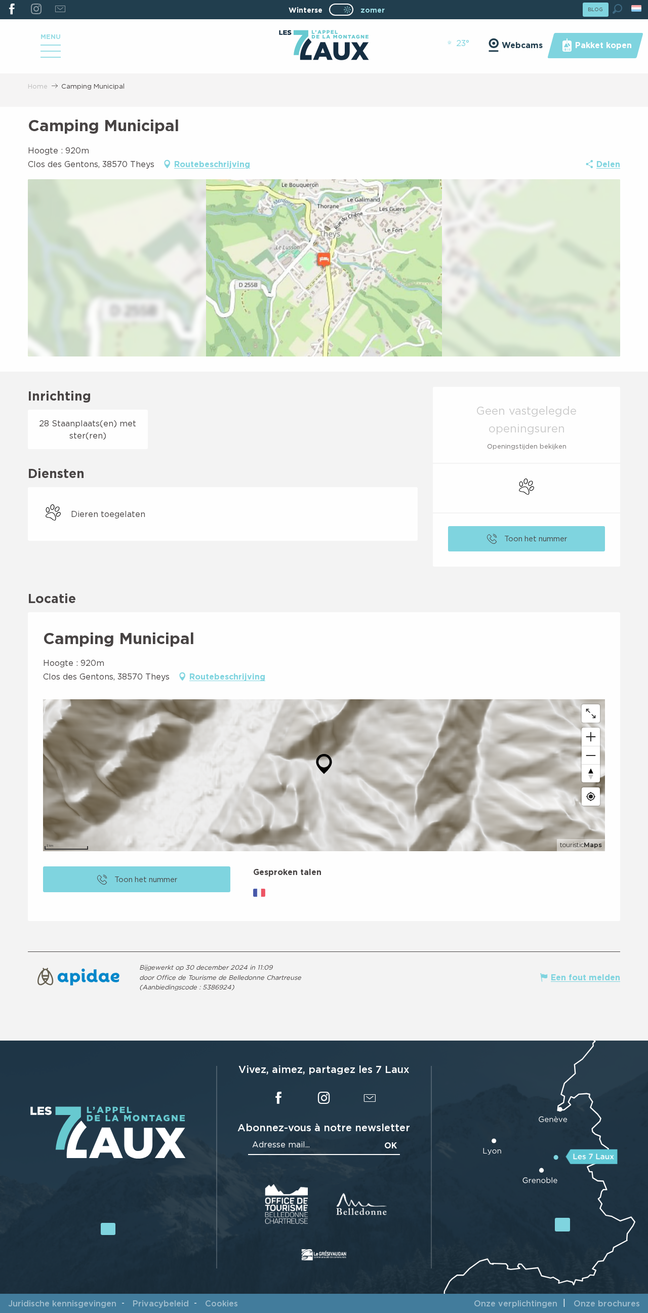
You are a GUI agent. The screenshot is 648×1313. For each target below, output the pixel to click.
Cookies (221, 1303)
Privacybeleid (161, 1303)
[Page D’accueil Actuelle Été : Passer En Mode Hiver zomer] (341, 10)
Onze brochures (607, 1303)
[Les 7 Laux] (108, 1156)
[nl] (637, 8)
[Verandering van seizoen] (344, 10)
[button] (617, 9)
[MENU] (50, 55)
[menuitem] (324, 46)
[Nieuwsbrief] (60, 9)
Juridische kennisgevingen (62, 1303)
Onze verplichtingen (515, 1303)
